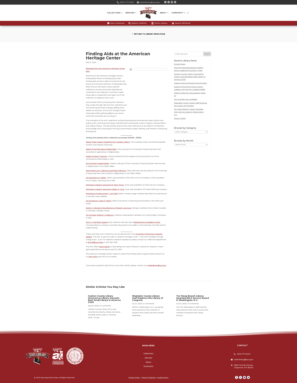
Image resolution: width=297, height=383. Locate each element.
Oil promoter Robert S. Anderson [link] (100, 215)
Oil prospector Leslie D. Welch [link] (98, 201)
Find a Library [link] (161, 23)
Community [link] (148, 366)
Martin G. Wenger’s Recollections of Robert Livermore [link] (108, 208)
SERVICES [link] (129, 13)
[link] (119, 2)
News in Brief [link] (180, 118)
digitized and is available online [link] (147, 222)
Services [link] (148, 358)
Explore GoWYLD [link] (139, 23)
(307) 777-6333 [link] (127, 2)
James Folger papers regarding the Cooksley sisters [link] (108, 142)
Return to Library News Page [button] (149, 34)
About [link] (148, 362)
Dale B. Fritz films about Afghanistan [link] (101, 149)
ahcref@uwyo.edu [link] (95, 242)
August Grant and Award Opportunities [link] (190, 83)
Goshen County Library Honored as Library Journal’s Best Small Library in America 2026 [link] (189, 77)
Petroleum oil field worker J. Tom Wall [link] (102, 194)
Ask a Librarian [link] (117, 23)
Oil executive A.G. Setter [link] (96, 178)
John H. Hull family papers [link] (97, 222)
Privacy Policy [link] (134, 377)
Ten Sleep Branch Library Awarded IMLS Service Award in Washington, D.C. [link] (189, 112)
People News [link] (179, 64)
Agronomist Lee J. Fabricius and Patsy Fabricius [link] (106, 171)
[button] (165, 2)
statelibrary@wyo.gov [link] (150, 2)
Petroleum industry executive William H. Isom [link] (105, 189)
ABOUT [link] (163, 13)
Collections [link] (148, 353)
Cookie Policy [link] (162, 377)
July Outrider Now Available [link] (185, 99)
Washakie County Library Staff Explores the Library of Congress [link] (147, 298)
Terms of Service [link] (148, 377)
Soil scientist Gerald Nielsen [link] (97, 163)
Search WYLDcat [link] (182, 23)
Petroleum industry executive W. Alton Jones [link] (105, 185)
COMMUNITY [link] (177, 13)
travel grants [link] (104, 247)
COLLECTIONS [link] (114, 13)
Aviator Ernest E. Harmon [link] (96, 156)
